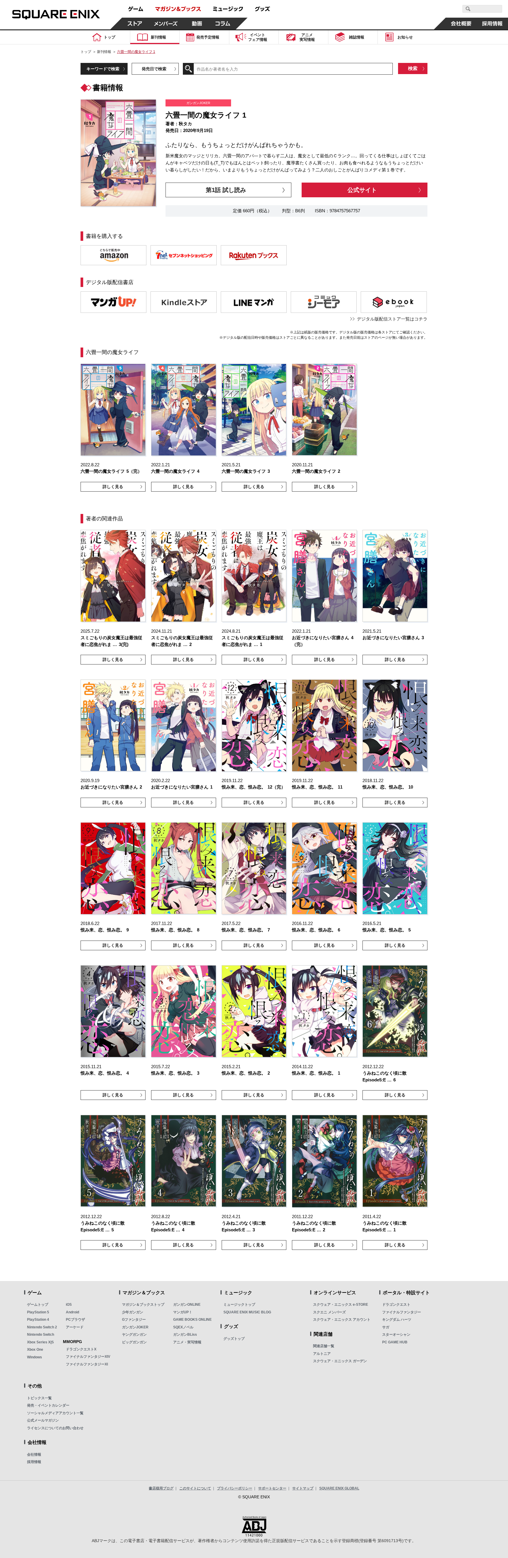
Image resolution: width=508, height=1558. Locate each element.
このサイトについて (195, 1488)
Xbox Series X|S (40, 1342)
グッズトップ (234, 1339)
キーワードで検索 (102, 68)
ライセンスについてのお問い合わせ (55, 1428)
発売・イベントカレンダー (48, 1405)
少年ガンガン (132, 1312)
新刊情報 (104, 52)
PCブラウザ (75, 1319)
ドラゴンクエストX (81, 1349)
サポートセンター (272, 1488)
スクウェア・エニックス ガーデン (340, 1361)
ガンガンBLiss (185, 1334)
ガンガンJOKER (135, 1327)
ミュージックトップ (239, 1304)
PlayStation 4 (38, 1319)
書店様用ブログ (161, 1488)
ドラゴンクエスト (396, 1304)
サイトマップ (302, 1488)
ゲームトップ (37, 1304)
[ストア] (135, 23)
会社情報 (34, 1454)
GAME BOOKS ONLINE (192, 1319)
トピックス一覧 (39, 1398)
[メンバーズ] (166, 23)
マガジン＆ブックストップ (143, 1304)
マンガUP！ (182, 1312)
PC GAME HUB (394, 1342)
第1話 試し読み (226, 190)
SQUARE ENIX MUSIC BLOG (247, 1312)
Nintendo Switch (40, 1334)
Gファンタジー (134, 1319)
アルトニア (322, 1354)
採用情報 (34, 1462)
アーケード (74, 1327)
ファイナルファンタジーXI (87, 1364)
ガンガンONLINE (186, 1304)
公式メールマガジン (43, 1420)
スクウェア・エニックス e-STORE (340, 1304)
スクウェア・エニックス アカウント (341, 1319)
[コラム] (223, 23)
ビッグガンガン (134, 1342)
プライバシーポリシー (234, 1488)
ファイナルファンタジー (401, 1312)
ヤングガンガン (134, 1334)
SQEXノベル (183, 1327)
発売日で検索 (154, 68)
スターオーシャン (396, 1334)
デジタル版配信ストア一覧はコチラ (392, 318)
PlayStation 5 (38, 1312)
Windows (34, 1357)
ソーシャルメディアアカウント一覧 (55, 1413)
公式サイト (362, 190)
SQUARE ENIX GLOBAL (339, 1488)
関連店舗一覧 (323, 1346)
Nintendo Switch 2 (42, 1327)
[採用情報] (492, 23)
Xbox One (35, 1349)
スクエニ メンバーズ (329, 1312)
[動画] (197, 23)
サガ (385, 1327)
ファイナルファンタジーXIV (88, 1357)
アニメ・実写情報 (187, 1342)
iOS (69, 1304)
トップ (86, 52)
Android (72, 1312)
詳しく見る (113, 486)
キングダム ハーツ (396, 1319)
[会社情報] (461, 23)
